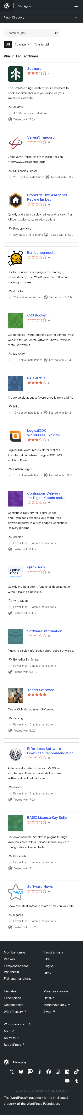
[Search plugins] (56, 33)
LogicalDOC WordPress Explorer (43, 432)
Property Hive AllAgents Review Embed (47, 197)
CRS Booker (37, 315)
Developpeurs (13, 1005)
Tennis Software (40, 690)
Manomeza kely (56, 1005)
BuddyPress (14, 1045)
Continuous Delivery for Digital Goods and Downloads (44, 495)
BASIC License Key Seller (47, 817)
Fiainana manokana (17, 978)
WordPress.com (17, 1024)
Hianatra (10, 991)
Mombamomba (14, 952)
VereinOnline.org (41, 137)
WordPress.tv (15, 1012)
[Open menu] (77, 6)
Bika (46, 959)
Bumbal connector (42, 253)
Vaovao (9, 959)
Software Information (44, 631)
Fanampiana (12, 998)
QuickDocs (36, 567)
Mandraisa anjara (55, 991)
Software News (40, 886)
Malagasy (20, 1062)
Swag (49, 1012)
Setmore (34, 68)
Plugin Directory (14, 17)
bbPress (11, 1038)
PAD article (36, 378)
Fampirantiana (53, 952)
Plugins (48, 966)
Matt (9, 1031)
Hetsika (48, 998)
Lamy (47, 973)
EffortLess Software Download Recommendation (50, 751)
